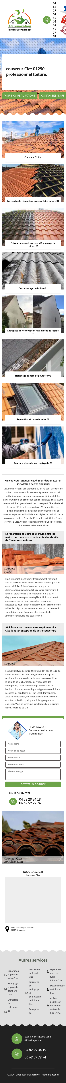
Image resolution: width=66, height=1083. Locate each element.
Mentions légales (50, 1075)
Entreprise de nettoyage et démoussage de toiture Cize (35, 993)
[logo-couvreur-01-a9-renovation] (19, 19)
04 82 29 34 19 (54, 11)
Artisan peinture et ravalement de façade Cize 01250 (56, 1005)
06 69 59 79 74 (54, 29)
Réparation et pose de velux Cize (13, 975)
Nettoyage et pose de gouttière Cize (13, 989)
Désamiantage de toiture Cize (56, 989)
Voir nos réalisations (19, 95)
